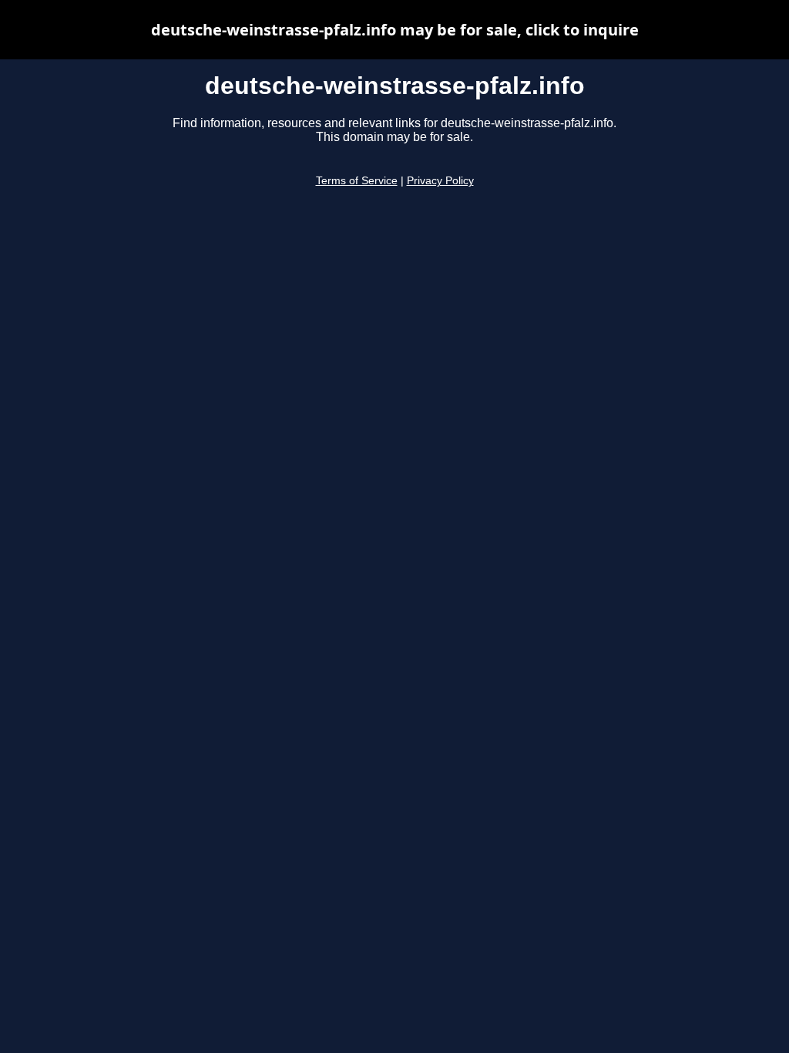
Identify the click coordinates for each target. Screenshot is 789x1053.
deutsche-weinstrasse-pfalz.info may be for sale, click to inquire (395, 29)
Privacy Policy (440, 181)
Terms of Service (357, 181)
